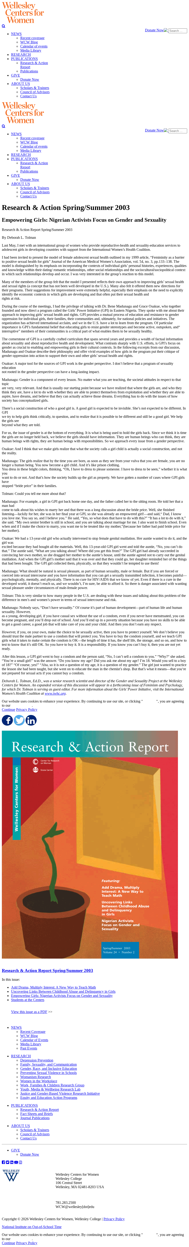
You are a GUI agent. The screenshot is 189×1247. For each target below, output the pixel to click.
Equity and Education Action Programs (48, 1098)
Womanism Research (35, 1077)
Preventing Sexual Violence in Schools (48, 1073)
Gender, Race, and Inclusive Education (48, 1069)
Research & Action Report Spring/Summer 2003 (47, 970)
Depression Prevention (36, 1060)
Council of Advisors (35, 1134)
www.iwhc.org (55, 693)
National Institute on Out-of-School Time (32, 1227)
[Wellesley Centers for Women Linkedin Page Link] (11, 1162)
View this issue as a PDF (29, 1012)
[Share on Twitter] (19, 720)
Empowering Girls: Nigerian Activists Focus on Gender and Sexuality (62, 996)
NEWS (16, 1027)
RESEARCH (21, 1056)
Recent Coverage (32, 1032)
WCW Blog (29, 1036)
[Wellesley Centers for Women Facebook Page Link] (3, 1162)
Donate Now (154, 30)
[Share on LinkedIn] (31, 720)
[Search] (3, 26)
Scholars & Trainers (34, 1130)
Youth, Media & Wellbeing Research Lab (50, 1089)
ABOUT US (20, 1126)
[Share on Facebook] (7, 720)
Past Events (28, 1048)
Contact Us (28, 1138)
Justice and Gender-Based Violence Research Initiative (60, 1093)
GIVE (15, 1150)
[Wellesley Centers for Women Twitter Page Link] (7, 1162)
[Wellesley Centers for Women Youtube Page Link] (16, 1162)
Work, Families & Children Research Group (52, 1085)
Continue (149, 701)
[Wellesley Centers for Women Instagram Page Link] (20, 1162)
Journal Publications (35, 1118)
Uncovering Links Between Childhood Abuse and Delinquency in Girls (63, 991)
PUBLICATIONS (24, 1105)
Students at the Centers (27, 1000)
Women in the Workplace (38, 1081)
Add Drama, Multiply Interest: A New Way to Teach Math (53, 987)
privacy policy (21, 705)
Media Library (30, 1044)
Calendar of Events (34, 1040)
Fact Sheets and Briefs (36, 1114)
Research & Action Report (39, 1110)
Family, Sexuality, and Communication (48, 1064)
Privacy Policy (26, 710)
